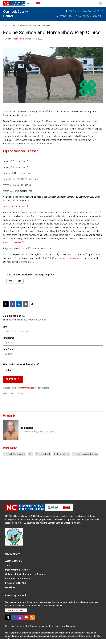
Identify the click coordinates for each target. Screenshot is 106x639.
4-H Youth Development (14, 454)
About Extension (13, 561)
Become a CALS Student (17, 578)
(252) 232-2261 (66, 16)
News (5, 26)
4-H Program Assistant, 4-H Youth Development (38, 432)
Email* (6, 326)
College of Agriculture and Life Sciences (26, 574)
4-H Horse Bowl (43, 454)
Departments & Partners (17, 569)
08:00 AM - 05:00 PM (92, 16)
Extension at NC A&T (15, 583)
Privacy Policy (17, 393)
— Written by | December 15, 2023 (22, 39)
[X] (8, 617)
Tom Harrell (19, 39)
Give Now (10, 587)
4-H (30, 454)
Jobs (7, 565)
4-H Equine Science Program (85, 454)
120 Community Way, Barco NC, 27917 (86, 11)
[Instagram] (20, 617)
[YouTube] (26, 617)
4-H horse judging (61, 454)
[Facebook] (14, 617)
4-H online (22, 248)
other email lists (27, 388)
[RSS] (32, 617)
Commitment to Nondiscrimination (31, 626)
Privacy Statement (67, 626)
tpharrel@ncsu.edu (75, 258)
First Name (8, 338)
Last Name (8, 349)
